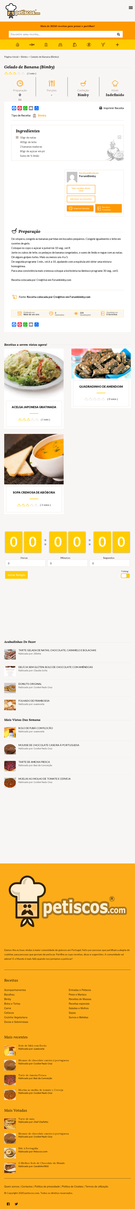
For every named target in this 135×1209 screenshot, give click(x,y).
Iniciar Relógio (16, 574)
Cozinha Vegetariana (15, 1017)
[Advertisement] (37, 193)
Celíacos (9, 1012)
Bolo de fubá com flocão (35, 728)
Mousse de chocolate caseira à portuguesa (48, 745)
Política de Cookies (72, 1186)
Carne (7, 1008)
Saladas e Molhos (79, 1008)
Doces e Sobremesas (16, 1022)
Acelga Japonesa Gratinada (34, 407)
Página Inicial (11, 56)
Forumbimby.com (61, 279)
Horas (24, 557)
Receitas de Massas (80, 999)
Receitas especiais (79, 1003)
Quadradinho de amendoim (101, 386)
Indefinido (115, 95)
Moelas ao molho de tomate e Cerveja (44, 778)
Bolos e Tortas (12, 1003)
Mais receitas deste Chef (81, 189)
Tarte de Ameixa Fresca (34, 761)
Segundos (108, 557)
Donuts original (30, 683)
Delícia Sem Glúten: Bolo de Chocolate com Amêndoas (55, 667)
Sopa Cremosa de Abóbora (34, 492)
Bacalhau (9, 994)
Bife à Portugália (28, 1148)
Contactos (27, 1186)
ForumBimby (87, 176)
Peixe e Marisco (77, 994)
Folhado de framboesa (34, 700)
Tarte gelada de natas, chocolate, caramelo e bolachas (57, 650)
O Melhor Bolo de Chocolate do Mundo (41, 1163)
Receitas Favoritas (106, 208)
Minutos (65, 557)
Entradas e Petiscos (80, 990)
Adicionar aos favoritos (81, 199)
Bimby (24, 56)
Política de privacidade (47, 1186)
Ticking (124, 571)
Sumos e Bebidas (78, 1017)
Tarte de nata (26, 1119)
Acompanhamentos (15, 990)
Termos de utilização (96, 1186)
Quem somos (11, 1186)
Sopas (72, 1012)
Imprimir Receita (113, 108)
